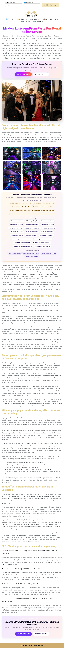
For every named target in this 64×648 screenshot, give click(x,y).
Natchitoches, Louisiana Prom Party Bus (43, 210)
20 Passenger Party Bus (32, 221)
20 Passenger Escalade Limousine (23, 246)
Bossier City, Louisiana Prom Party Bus (20, 203)
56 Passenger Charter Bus (46, 235)
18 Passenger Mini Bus (49, 228)
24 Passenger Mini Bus (17, 231)
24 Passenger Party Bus (47, 221)
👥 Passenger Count (29, 2)
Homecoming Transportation (31, 253)
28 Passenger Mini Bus (32, 231)
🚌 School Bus (25, 21)
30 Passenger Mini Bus (47, 231)
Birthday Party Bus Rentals (49, 253)
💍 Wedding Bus (35, 19)
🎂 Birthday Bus (22, 19)
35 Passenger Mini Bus (17, 235)
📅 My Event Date (10, 2)
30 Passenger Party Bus (16, 224)
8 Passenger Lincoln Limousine (22, 242)
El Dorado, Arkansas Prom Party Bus (20, 210)
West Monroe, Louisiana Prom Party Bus (43, 214)
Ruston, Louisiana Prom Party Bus (21, 206)
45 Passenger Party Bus (15, 228)
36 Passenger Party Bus (32, 224)
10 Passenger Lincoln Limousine (41, 242)
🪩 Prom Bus (10, 19)
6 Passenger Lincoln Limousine (42, 239)
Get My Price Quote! (50, 5)
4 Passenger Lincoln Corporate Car (22, 239)
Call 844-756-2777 (41, 74)
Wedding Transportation (32, 256)
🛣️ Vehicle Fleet (38, 21)
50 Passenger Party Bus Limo (32, 228)
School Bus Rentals (31, 235)
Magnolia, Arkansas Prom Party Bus (42, 206)
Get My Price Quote (23, 74)
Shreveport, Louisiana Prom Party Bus (44, 203)
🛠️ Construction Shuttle (50, 19)
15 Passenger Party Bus (16, 221)
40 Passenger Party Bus (47, 224)
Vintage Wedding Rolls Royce (42, 246)
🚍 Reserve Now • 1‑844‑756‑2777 (32, 646)
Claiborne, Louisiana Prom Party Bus (20, 214)
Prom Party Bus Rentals (14, 253)
